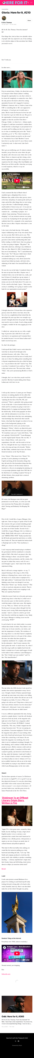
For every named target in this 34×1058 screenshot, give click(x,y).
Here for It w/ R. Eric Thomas (14, 1038)
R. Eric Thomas (7, 22)
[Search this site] (28, 2)
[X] (15, 1041)
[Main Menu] (31, 2)
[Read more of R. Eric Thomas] (4, 18)
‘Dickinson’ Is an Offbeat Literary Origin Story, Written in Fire (15, 800)
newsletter (5, 9)
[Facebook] (18, 1041)
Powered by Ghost (17, 1045)
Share (29, 20)
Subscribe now (6, 974)
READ (4, 869)
